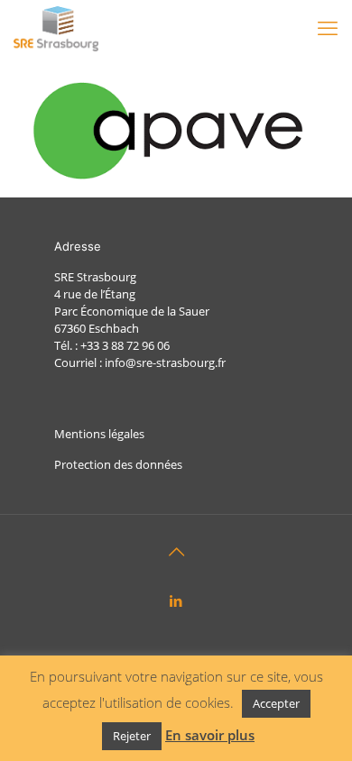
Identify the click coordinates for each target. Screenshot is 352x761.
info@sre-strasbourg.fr (165, 362)
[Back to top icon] (176, 552)
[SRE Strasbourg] (56, 27)
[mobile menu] (327, 27)
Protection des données (118, 464)
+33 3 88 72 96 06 (125, 345)
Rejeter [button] (132, 736)
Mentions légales (99, 434)
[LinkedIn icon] (176, 600)
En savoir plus (210, 735)
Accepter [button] (276, 703)
